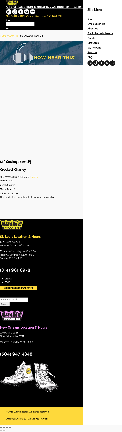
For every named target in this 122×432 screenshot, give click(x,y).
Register (92, 52)
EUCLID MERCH (73, 7)
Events (91, 38)
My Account (94, 48)
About (23, 7)
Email (8, 295)
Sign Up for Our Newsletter (18, 288)
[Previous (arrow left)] (1, 430)
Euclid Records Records (100, 33)
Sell (16, 7)
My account (55, 7)
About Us (92, 28)
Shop (9, 7)
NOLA (31, 7)
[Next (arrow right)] (4, 430)
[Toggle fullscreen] (4, 427)
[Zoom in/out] (1, 427)
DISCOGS (9, 279)
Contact (41, 7)
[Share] (7, 427)
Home (3, 36)
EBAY (7, 282)
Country (13, 36)
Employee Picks (96, 24)
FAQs (90, 57)
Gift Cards (93, 43)
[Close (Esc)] (10, 427)
